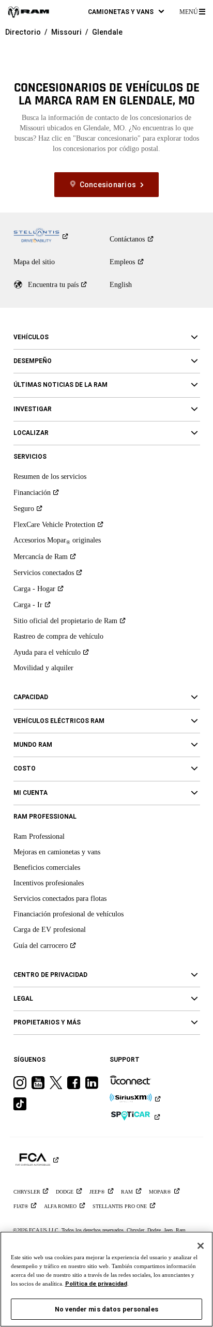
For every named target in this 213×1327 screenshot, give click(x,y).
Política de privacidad (96, 1283)
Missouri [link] (66, 32)
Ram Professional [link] (39, 836)
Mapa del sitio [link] (34, 262)
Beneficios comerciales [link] (46, 867)
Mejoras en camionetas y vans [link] (56, 852)
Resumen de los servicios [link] (49, 476)
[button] (126, 11)
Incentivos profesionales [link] (48, 883)
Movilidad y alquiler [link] (43, 668)
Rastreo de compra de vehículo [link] (58, 636)
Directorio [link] (23, 32)
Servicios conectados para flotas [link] (59, 898)
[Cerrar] (200, 1245)
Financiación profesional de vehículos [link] (68, 914)
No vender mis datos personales (106, 1309)
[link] (28, 11)
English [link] (121, 285)
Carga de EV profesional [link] (49, 929)
